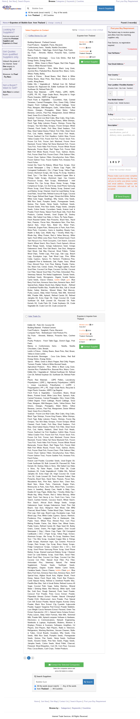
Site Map (53, 701)
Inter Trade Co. (34, 316)
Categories (60, 1)
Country (89, 30)
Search (89, 682)
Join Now (12, 1)
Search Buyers (24, 1)
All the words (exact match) (39, 13)
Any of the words (60, 13)
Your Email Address (115, 64)
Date (95, 30)
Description (112, 125)
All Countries (49, 15)
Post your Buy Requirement (127, 1)
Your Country (113, 75)
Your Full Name (114, 53)
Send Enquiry (123, 196)
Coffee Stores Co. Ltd (37, 36)
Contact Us (63, 701)
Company (81, 30)
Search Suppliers (105, 8)
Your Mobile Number (116, 100)
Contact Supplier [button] (90, 62)
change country (54, 23)
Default (100, 30)
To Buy (110, 114)
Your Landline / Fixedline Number (120, 85)
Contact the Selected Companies (65, 665)
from (34, 15)
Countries (80, 1)
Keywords (70, 1)
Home (5, 23)
